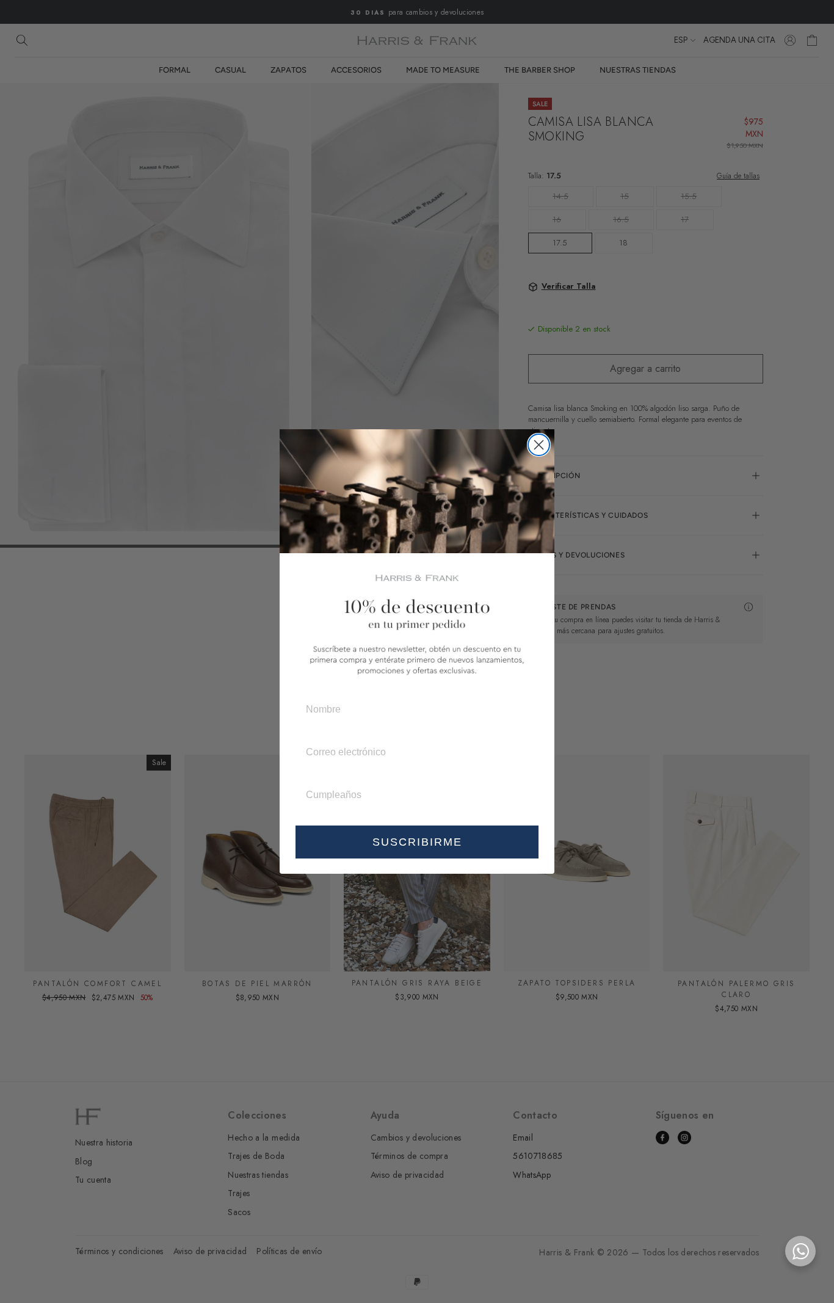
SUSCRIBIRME (417, 842)
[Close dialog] (538, 445)
